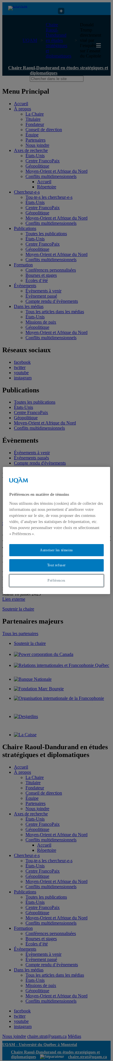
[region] (56, 530)
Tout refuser (56, 565)
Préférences (56, 580)
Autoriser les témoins (56, 550)
